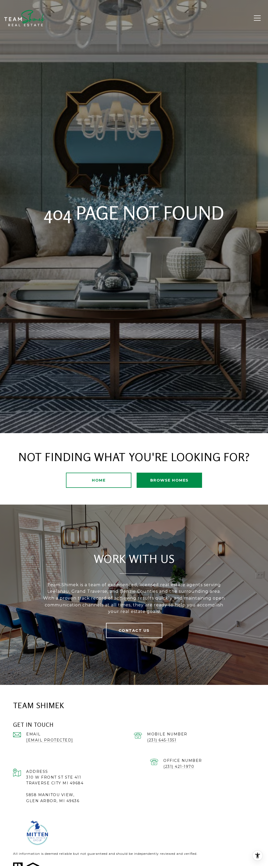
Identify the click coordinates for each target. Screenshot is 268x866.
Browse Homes (169, 480)
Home (98, 480)
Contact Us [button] (134, 630)
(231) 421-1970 (178, 766)
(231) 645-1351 (161, 740)
